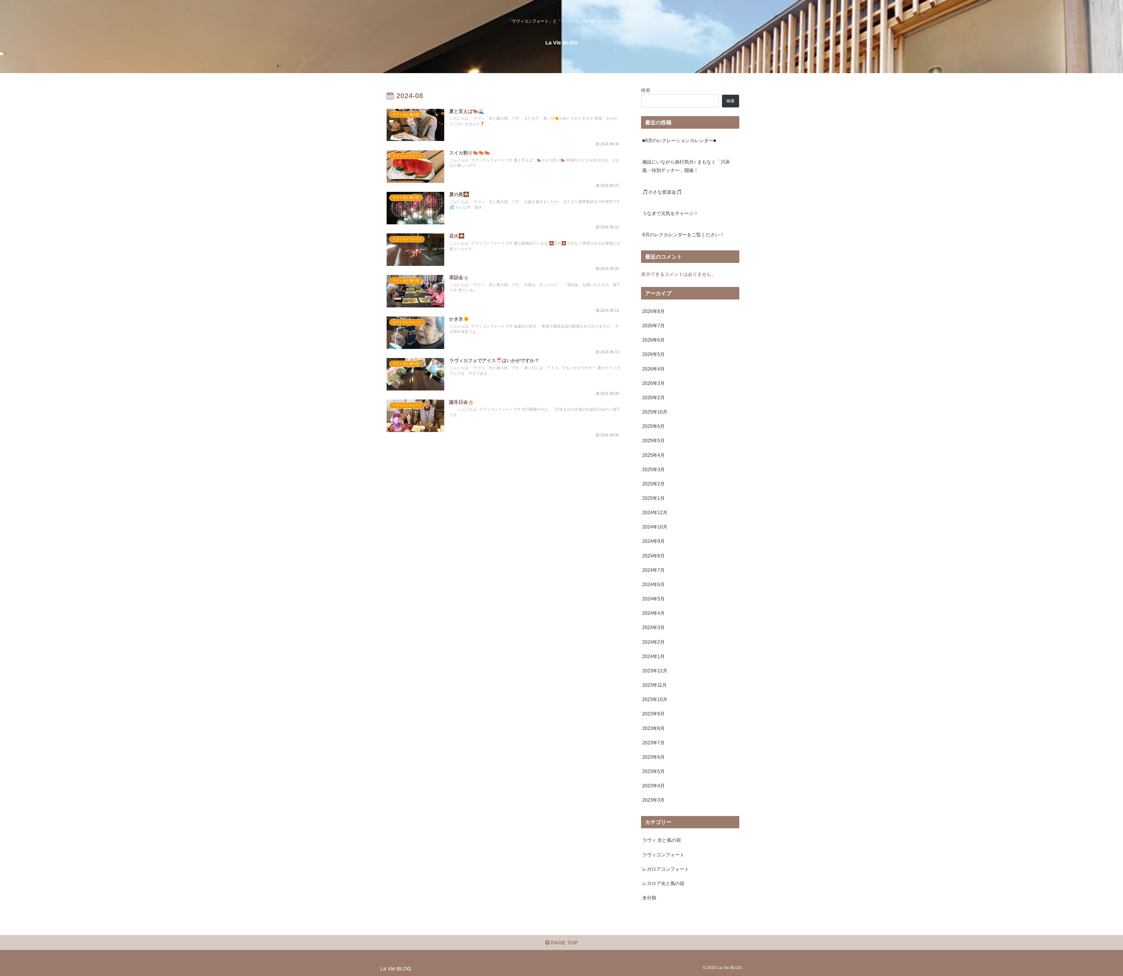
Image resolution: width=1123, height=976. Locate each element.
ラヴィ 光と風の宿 (661, 840)
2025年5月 (653, 440)
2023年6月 (653, 757)
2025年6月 (653, 426)
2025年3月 (653, 469)
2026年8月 (653, 311)
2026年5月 (653, 354)
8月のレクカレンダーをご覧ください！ (683, 234)
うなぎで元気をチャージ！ (670, 213)
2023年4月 (653, 785)
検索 (645, 90)
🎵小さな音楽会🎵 (662, 191)
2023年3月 (653, 800)
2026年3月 (653, 383)
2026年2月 (653, 397)
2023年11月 (654, 685)
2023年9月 (653, 713)
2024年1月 (653, 656)
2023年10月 (654, 699)
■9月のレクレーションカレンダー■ (679, 140)
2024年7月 (653, 570)
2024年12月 (654, 512)
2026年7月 (653, 325)
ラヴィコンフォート (663, 854)
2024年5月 (653, 598)
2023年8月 (653, 728)
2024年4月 (653, 613)
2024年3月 (653, 627)
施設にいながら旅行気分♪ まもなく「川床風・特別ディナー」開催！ (686, 166)
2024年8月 (653, 555)
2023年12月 (654, 670)
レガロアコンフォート (665, 869)
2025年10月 (654, 411)
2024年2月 (653, 642)
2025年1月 (653, 498)
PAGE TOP (564, 943)
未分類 (649, 897)
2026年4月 (653, 368)
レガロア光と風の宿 (663, 883)
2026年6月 (653, 339)
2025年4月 (653, 455)
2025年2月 (653, 483)
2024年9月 (653, 541)
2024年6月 (653, 584)
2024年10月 (654, 526)
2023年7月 (653, 742)
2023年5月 (653, 771)
